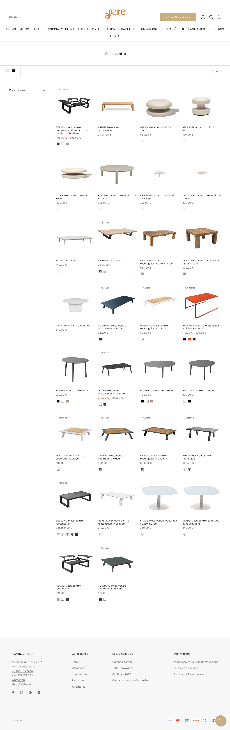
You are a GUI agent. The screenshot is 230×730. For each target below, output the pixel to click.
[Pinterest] (30, 692)
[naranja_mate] (189, 339)
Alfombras (78, 686)
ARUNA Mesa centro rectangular (110, 129)
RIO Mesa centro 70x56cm (198, 390)
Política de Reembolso (188, 674)
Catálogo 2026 (121, 674)
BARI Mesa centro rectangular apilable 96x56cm (200, 327)
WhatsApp (18, 679)
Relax (75, 661)
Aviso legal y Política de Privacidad (195, 661)
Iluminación (79, 674)
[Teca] (100, 140)
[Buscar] (211, 17)
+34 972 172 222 (22, 675)
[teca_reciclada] (142, 274)
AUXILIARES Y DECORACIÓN (96, 29)
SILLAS (11, 29)
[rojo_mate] (194, 339)
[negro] (58, 401)
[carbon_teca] (100, 271)
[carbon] (58, 144)
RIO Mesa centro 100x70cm (157, 390)
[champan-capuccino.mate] (67, 534)
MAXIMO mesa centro (111, 260)
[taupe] (67, 401)
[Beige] (142, 140)
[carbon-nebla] (62, 336)
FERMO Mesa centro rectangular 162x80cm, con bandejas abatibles (72, 130)
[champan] (67, 144)
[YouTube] (39, 692)
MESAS (24, 29)
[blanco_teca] (105, 271)
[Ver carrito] (219, 17)
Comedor (78, 668)
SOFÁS (37, 29)
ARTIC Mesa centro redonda (73, 325)
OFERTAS (115, 36)
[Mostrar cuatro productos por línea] (13, 70)
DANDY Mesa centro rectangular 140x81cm (111, 392)
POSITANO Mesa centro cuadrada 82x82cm (70, 457)
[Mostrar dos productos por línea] (7, 70)
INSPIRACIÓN (169, 29)
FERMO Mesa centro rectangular (68, 587)
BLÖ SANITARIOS (193, 29)
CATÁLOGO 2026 (178, 16)
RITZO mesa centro (67, 260)
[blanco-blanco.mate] (184, 469)
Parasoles (78, 680)
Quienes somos (122, 661)
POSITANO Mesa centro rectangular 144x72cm (112, 327)
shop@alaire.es (21, 684)
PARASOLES (127, 29)
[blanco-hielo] (58, 336)
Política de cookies (185, 668)
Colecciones (17, 90)
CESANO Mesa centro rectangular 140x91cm (153, 457)
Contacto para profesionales (130, 680)
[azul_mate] (184, 339)
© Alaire (18, 720)
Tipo (215, 71)
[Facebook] (13, 692)
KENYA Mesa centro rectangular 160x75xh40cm (156, 262)
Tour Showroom (122, 668)
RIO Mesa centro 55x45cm (72, 390)
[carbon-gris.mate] (189, 469)
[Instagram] (21, 692)
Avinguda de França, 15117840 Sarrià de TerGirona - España (27, 666)
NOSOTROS (216, 29)
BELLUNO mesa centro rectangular (70, 522)
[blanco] (62, 144)
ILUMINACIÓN (148, 29)
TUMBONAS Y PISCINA (59, 29)
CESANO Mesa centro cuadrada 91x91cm (111, 457)
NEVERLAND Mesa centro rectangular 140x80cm (113, 522)
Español (13, 17)
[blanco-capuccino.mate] (58, 534)
